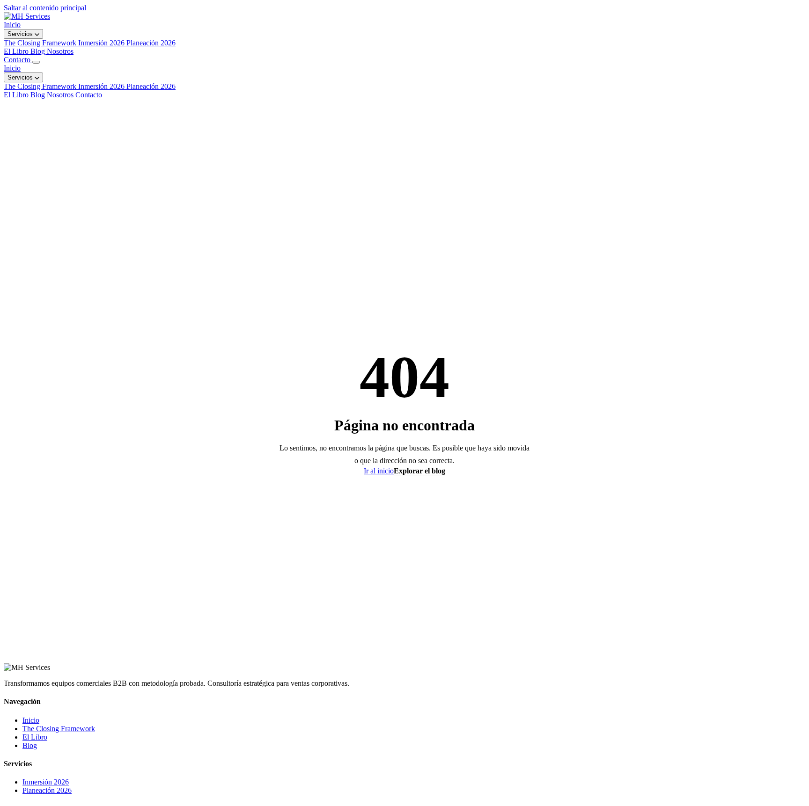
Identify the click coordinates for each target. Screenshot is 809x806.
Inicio (12, 25)
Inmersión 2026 (102, 86)
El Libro (17, 51)
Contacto (18, 60)
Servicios (21, 33)
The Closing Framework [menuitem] (41, 43)
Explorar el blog (419, 471)
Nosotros (60, 51)
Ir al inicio (379, 471)
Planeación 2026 (151, 86)
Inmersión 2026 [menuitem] (102, 43)
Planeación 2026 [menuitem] (151, 43)
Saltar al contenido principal (45, 8)
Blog (38, 51)
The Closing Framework (41, 86)
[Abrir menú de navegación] (36, 62)
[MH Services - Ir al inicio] (27, 16)
